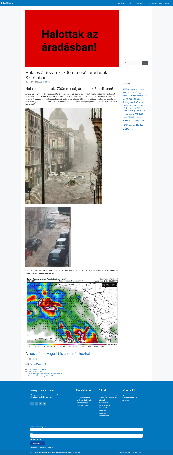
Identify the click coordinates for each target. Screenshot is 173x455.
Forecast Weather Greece (40, 364)
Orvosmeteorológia (155, 3)
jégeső (139, 108)
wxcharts (35, 359)
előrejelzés (128, 93)
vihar (125, 125)
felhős (129, 96)
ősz (132, 129)
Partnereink (139, 452)
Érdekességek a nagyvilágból (37, 369)
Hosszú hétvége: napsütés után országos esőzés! (45, 374)
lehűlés (128, 110)
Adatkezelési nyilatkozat (126, 452)
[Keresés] (145, 63)
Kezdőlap (121, 3)
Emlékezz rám (36, 439)
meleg (125, 114)
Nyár (137, 117)
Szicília (42, 371)
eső (34, 371)
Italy (37, 371)
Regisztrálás (52, 448)
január (132, 108)
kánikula (144, 108)
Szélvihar (132, 121)
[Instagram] (36, 403)
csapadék (141, 89)
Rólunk (167, 3)
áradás (30, 371)
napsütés (132, 117)
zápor (126, 128)
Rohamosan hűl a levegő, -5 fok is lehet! (41, 376)
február (144, 93)
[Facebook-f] (32, 403)
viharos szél (131, 125)
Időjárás (135, 105)
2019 (125, 89)
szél (126, 120)
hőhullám (125, 105)
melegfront (131, 114)
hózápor (141, 102)
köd (124, 111)
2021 (132, 89)
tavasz (138, 120)
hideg (137, 99)
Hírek (129, 3)
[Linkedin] (44, 403)
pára (141, 117)
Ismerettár (140, 3)
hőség (130, 105)
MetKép (7, 3)
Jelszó (32, 433)
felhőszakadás (137, 96)
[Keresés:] (132, 63)
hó (136, 102)
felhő (125, 96)
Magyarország (138, 110)
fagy (139, 93)
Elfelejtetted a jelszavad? (38, 447)
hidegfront (129, 102)
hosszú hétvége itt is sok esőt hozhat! (60, 353)
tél (143, 120)
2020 (128, 89)
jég (135, 108)
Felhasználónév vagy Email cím (40, 427)
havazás (130, 98)
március (125, 117)
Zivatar (140, 124)
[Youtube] (40, 403)
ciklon (136, 89)
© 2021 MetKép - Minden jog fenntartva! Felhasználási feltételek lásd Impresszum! (55, 452)
